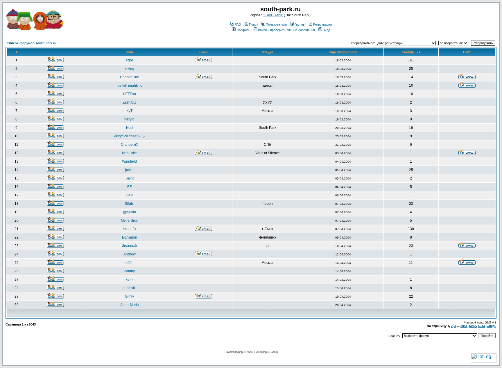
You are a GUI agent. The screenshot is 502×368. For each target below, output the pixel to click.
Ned (129, 128)
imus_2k (129, 229)
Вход (326, 30)
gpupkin (129, 212)
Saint (130, 178)
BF (129, 187)
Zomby (129, 271)
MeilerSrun (129, 220)
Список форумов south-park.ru (31, 43)
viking (129, 69)
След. (491, 326)
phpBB (242, 351)
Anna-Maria (129, 305)
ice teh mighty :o (129, 85)
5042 (472, 326)
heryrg (129, 119)
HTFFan (129, 94)
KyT (129, 111)
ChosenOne (129, 77)
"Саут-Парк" (273, 15)
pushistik (130, 288)
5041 (463, 326)
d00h (130, 263)
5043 (481, 326)
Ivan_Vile (129, 153)
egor (129, 60)
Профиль (243, 30)
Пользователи (276, 24)
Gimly (129, 296)
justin (129, 170)
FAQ (238, 24)
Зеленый (129, 246)
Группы (300, 24)
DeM (129, 195)
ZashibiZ (129, 102)
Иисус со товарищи (130, 136)
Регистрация (322, 24)
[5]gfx (129, 204)
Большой (129, 237)
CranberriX (129, 145)
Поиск (253, 24)
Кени (130, 280)
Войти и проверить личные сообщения (286, 30)
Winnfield (129, 161)
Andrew (129, 254)
